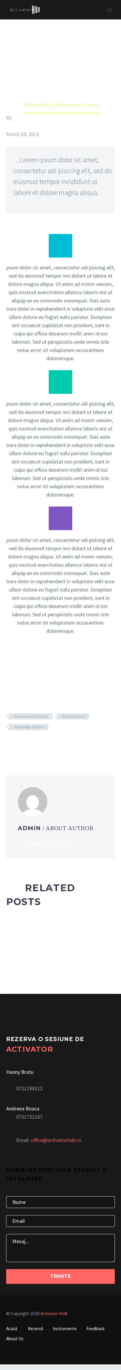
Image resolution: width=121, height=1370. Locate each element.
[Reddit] (54, 744)
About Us (14, 1338)
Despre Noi (69, 18)
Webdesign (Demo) (29, 727)
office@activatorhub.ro (56, 1140)
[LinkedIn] (45, 744)
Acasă (11, 1328)
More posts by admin (46, 842)
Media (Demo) (73, 716)
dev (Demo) (19, 125)
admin (20, 117)
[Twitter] (18, 744)
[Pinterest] (27, 744)
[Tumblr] (36, 744)
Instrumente (65, 1328)
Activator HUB (54, 1313)
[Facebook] (10, 744)
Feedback (95, 1328)
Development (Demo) (31, 716)
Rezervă (35, 1328)
